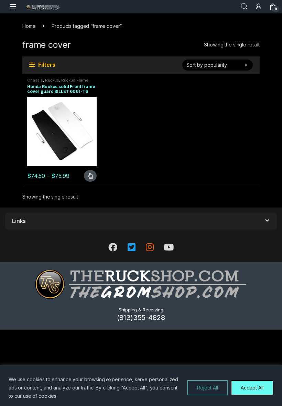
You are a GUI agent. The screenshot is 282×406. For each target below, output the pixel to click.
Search (244, 6)
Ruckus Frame (74, 80)
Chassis (35, 80)
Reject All (207, 388)
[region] (141, 385)
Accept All (252, 388)
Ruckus (52, 80)
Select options (87, 176)
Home (28, 26)
